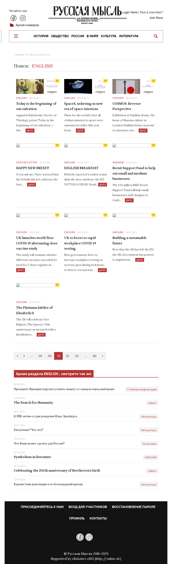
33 (77, 356)
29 (40, 356)
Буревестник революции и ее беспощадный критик (48, 484)
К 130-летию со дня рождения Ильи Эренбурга (45, 416)
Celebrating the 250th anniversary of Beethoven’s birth (57, 470)
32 (67, 356)
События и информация (141, 389)
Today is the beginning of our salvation (36, 106)
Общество (60, 36)
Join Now (156, 18)
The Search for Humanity (33, 403)
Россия (77, 36)
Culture (118, 98)
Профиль (77, 518)
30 (49, 356)
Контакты (98, 518)
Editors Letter (26, 162)
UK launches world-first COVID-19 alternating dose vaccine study (36, 243)
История (41, 36)
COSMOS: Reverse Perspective (126, 106)
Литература (128, 36)
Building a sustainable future (129, 240)
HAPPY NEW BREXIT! (32, 168)
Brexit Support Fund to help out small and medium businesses (134, 173)
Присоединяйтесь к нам (42, 507)
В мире (92, 36)
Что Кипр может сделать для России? (39, 443)
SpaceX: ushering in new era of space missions (83, 106)
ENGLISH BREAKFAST (81, 168)
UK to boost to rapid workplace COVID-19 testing (80, 243)
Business (118, 162)
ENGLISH (21, 98)
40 (94, 356)
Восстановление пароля (133, 507)
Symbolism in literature (32, 457)
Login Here (129, 12)
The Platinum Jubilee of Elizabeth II (34, 310)
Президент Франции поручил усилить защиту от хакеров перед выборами (64, 389)
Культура (108, 36)
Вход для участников (88, 507)
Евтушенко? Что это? (28, 430)
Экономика (149, 443)
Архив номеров (27, 25)
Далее (30, 130)
